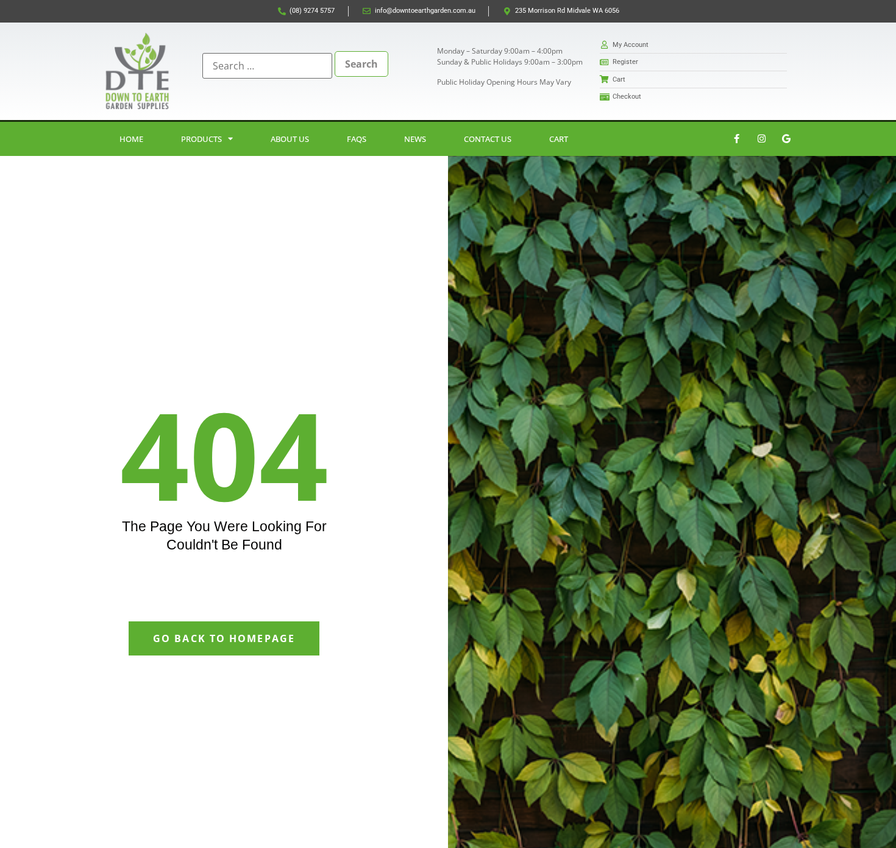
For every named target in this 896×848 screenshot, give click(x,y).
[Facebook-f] (736, 139)
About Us (290, 138)
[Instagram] (761, 139)
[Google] (786, 139)
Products (201, 138)
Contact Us (487, 138)
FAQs (356, 138)
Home (131, 138)
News (415, 138)
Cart (558, 138)
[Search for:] (267, 66)
